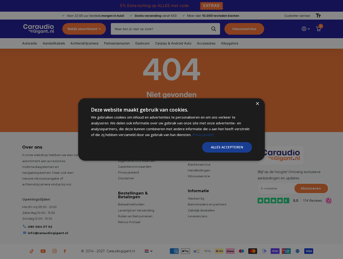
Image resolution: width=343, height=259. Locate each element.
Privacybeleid (203, 134)
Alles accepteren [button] (227, 147)
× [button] (257, 104)
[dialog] (171, 129)
